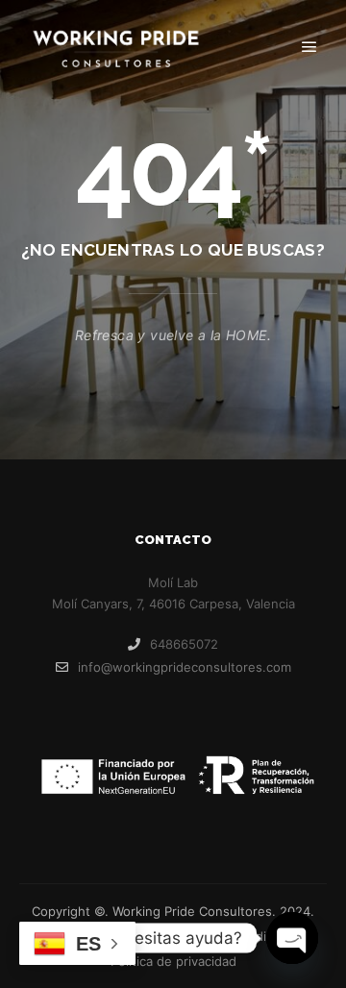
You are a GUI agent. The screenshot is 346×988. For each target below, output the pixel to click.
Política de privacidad (173, 961)
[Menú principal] (309, 47)
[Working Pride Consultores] (115, 47)
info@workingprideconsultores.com (184, 667)
